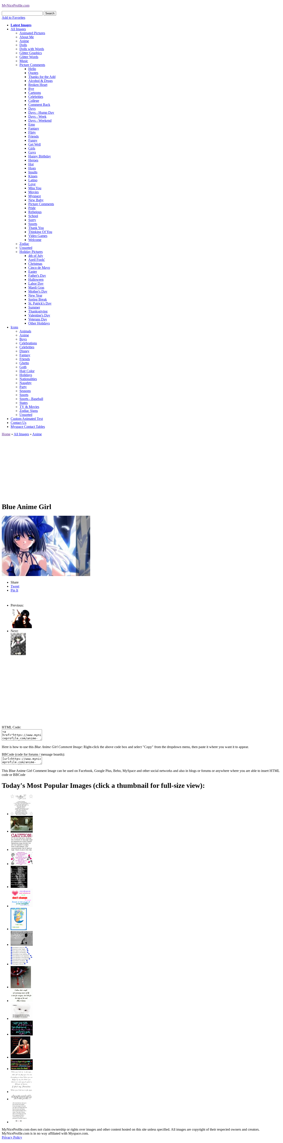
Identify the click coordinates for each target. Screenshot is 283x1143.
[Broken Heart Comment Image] (21, 987)
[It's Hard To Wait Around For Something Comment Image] (22, 944)
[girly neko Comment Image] (18, 654)
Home (6, 434)
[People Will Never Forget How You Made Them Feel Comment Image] (22, 1069)
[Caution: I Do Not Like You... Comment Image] (22, 849)
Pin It (14, 590)
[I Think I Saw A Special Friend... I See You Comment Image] (19, 929)
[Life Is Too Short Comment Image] (19, 1122)
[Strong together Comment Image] (22, 1034)
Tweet (15, 586)
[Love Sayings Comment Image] (22, 814)
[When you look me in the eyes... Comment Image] (22, 1092)
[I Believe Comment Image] (22, 1018)
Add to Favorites (13, 17)
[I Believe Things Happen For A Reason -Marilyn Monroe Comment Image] (19, 887)
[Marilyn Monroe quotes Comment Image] (20, 1057)
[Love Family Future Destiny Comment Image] (22, 964)
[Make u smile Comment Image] (22, 1099)
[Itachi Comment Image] (22, 627)
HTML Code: (11, 727)
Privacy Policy (12, 1137)
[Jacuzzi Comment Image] (22, 831)
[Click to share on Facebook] (46, 546)
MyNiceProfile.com (15, 5)
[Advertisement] (134, 467)
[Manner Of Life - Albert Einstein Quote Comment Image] (22, 1001)
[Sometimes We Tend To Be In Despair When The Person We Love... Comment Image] (22, 864)
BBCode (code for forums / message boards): (33, 754)
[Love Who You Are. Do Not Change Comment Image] (22, 906)
